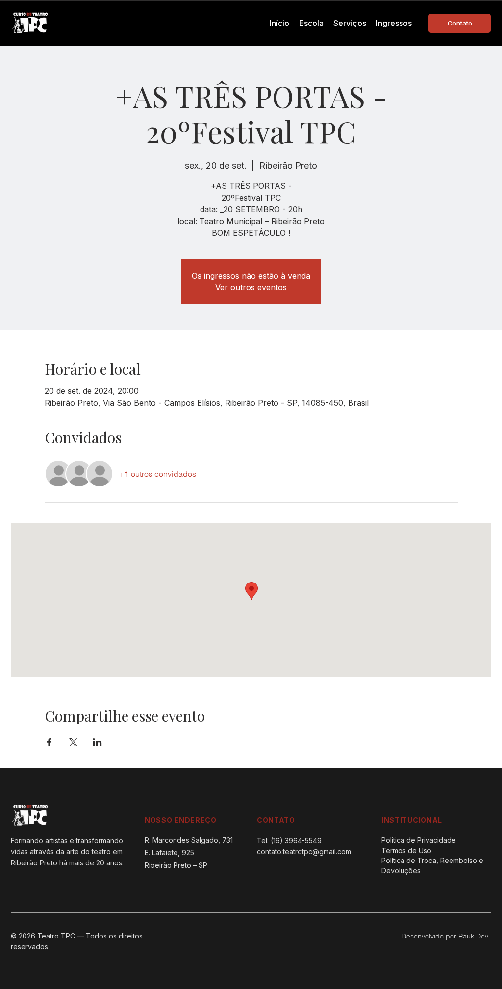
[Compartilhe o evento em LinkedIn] (97, 742)
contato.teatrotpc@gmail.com (304, 851)
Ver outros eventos (251, 287)
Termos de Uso (406, 850)
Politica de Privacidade (418, 840)
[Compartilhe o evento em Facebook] (49, 742)
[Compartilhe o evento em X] (73, 742)
